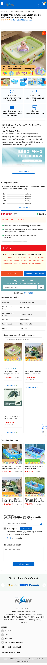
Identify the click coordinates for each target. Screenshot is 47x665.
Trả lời (9, 538)
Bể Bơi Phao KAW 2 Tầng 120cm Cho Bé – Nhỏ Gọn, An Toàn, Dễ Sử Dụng (12, 372)
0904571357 (28, 293)
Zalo (6, 635)
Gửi (41, 287)
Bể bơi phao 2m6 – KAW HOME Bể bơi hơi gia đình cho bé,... (34, 500)
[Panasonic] (34, 587)
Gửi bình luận (23, 564)
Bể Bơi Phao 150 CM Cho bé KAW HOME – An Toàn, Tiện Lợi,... (34, 468)
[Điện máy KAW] (10, 4)
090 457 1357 (17, 254)
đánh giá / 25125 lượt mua (21, 20)
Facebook (8, 638)
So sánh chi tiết (9, 385)
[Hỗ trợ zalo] (44, 427)
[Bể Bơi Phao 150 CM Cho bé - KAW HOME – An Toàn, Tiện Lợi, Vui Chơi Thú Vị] (35, 454)
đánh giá (28, 194)
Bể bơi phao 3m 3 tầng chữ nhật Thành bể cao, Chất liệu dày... (12, 468)
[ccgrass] (23, 587)
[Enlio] (13, 587)
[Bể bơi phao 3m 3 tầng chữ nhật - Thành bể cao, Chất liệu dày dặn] (12, 454)
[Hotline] (43, 432)
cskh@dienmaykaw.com (14, 642)
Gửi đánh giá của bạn (23, 207)
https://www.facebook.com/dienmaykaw (28, 614)
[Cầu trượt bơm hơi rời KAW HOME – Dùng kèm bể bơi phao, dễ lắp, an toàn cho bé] (13, 399)
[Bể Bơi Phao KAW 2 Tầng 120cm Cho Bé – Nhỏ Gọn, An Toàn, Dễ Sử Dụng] (5, 82)
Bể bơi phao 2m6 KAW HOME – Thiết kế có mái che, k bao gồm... (11, 500)
